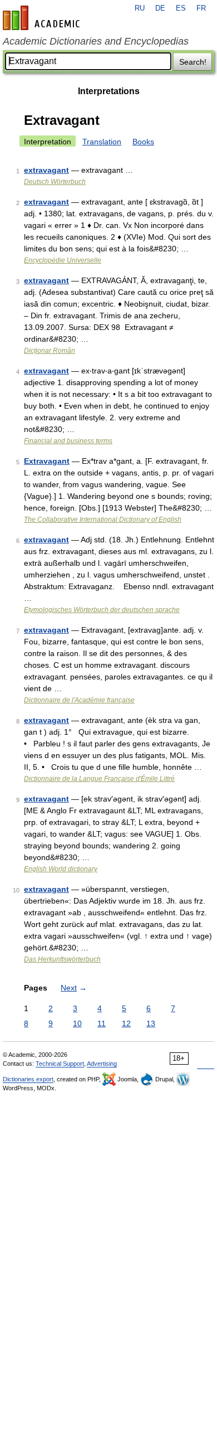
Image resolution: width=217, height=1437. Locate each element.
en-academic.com (43, 18)
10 (77, 1023)
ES (181, 8)
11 (101, 1023)
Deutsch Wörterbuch (55, 182)
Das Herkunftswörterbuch (62, 959)
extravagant (46, 170)
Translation (101, 141)
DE (160, 8)
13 (150, 1023)
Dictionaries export (28, 1079)
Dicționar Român (49, 351)
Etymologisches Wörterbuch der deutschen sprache (102, 610)
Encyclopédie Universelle (62, 260)
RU (140, 8)
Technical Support (60, 1063)
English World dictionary (60, 869)
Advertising (102, 1063)
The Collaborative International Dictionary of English (102, 519)
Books (143, 141)
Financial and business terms (68, 441)
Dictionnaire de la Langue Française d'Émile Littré (99, 779)
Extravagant (47, 461)
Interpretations (109, 91)
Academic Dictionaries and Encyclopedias (96, 41)
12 (126, 1023)
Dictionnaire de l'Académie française (79, 700)
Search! (192, 61)
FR (201, 8)
